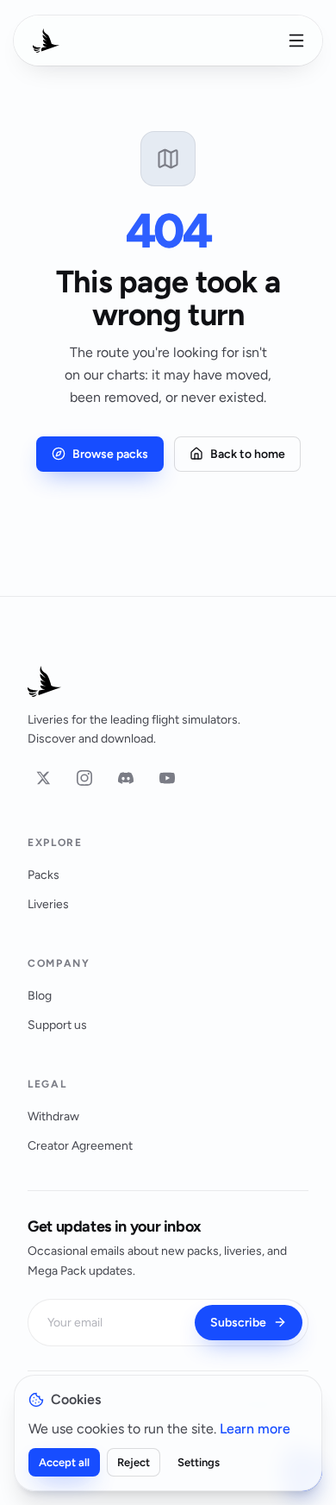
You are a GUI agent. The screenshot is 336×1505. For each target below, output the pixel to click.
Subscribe (238, 1322)
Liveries (48, 904)
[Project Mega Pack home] (168, 681)
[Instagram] (84, 777)
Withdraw (53, 1116)
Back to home (247, 454)
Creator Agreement (80, 1145)
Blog (40, 995)
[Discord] (125, 777)
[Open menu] (296, 40)
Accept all (64, 1462)
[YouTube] (167, 777)
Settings (198, 1462)
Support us (57, 1025)
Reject (133, 1462)
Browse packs (110, 454)
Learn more (255, 1428)
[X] (43, 777)
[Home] (46, 40)
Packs (43, 875)
